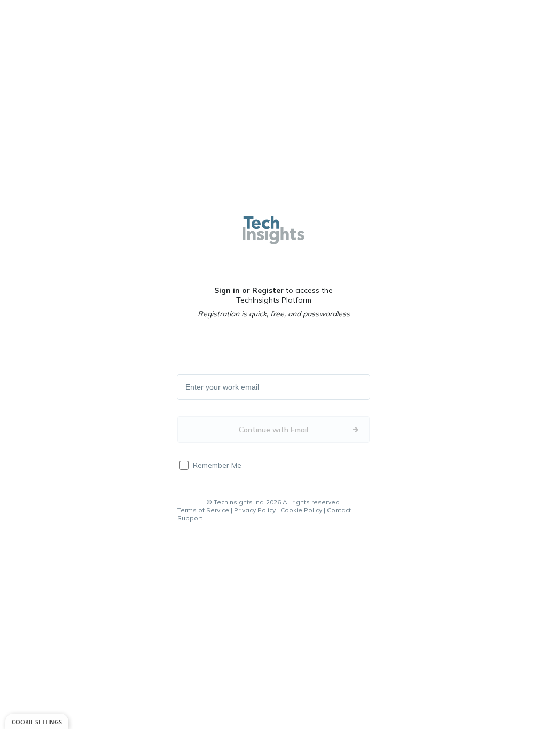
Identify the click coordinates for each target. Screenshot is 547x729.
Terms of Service (203, 510)
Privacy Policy (255, 510)
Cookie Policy (301, 510)
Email (195, 387)
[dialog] (36, 721)
